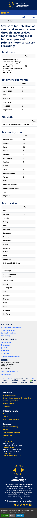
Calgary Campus (8, 447)
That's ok (5, 515)
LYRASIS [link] (31, 379)
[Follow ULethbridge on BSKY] (24, 504)
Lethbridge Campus (9, 442)
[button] (22, 17)
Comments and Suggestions (10, 356)
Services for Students (8, 333)
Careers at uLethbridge (11, 427)
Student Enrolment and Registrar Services (17, 398)
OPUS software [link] (7, 379)
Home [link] (3, 21)
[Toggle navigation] (33, 17)
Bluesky (6, 350)
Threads (6, 353)
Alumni (5, 414)
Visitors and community (11, 419)
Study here (6, 406)
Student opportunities (10, 401)
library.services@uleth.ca (9, 371)
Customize (20, 515)
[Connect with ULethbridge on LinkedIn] (30, 504)
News (5, 438)
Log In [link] (27, 17)
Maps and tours (8, 435)
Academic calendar (9, 395)
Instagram (6, 345)
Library (5, 12)
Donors (5, 416)
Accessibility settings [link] (14, 381)
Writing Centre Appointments (11, 327)
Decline (12, 515)
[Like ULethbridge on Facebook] (15, 504)
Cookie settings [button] (4, 381)
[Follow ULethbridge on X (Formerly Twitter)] (21, 504)
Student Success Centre (9, 330)
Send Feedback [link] (24, 381)
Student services (8, 403)
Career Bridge (6, 336)
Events (5, 429)
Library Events (6, 342)
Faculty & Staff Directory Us (12, 455)
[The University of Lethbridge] (18, 473)
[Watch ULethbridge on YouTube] (27, 504)
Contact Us (7, 453)
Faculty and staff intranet (11, 432)
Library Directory (6, 374)
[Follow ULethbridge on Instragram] (18, 504)
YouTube (6, 348)
